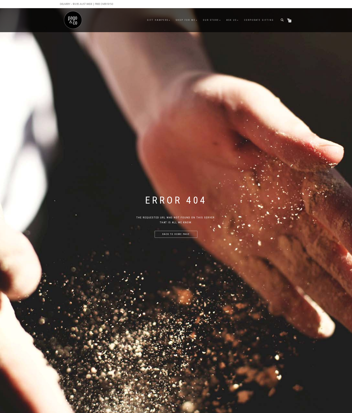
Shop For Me (186, 20)
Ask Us (231, 20)
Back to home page (176, 234)
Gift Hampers (157, 20)
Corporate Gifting (259, 20)
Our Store (211, 20)
